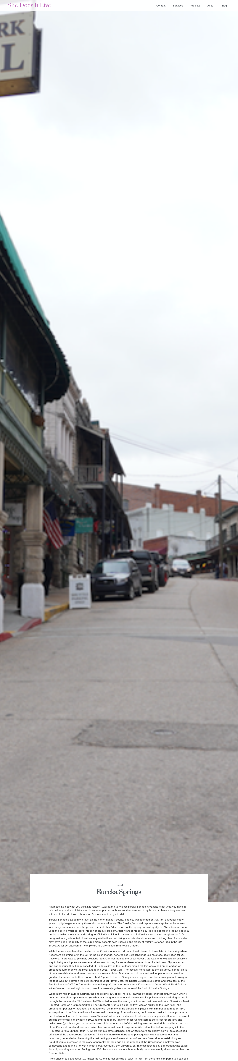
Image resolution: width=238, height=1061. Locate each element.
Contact (160, 5)
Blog (224, 5)
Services (178, 5)
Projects (195, 5)
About (210, 5)
